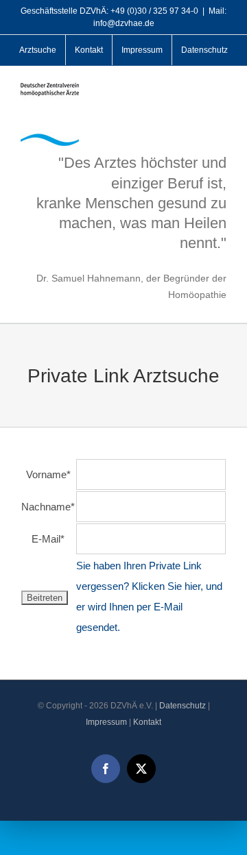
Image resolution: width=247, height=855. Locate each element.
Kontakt (147, 722)
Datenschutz (182, 705)
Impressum (106, 722)
